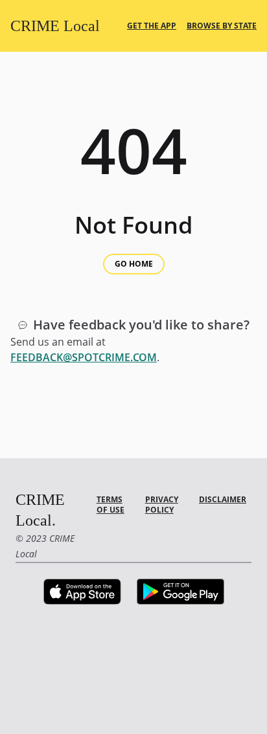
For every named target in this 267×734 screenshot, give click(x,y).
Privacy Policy (161, 504)
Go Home (134, 263)
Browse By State (222, 26)
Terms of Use (110, 504)
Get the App (151, 26)
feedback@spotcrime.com (83, 357)
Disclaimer (222, 499)
